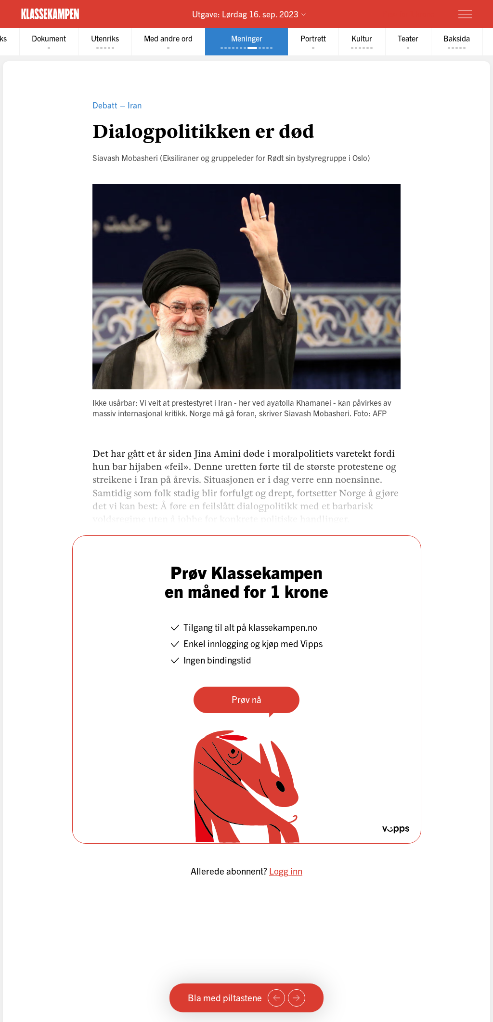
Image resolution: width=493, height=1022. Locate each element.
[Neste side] (296, 998)
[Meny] (465, 14)
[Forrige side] (276, 998)
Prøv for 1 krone (408, 13)
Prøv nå (246, 699)
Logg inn (285, 870)
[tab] (48, 41)
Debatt (104, 105)
